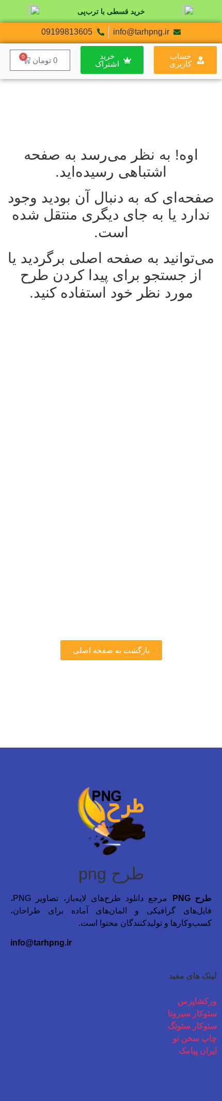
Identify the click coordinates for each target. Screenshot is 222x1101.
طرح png (111, 873)
